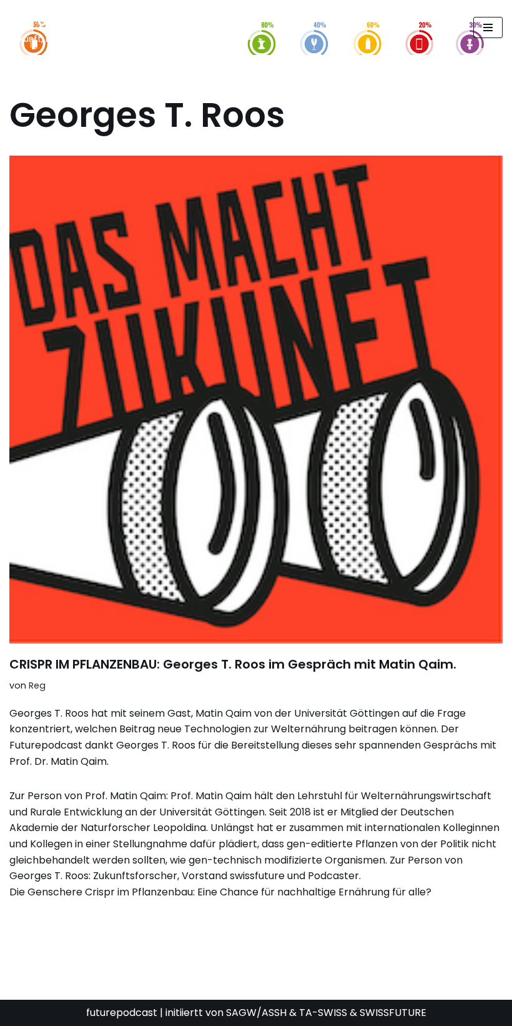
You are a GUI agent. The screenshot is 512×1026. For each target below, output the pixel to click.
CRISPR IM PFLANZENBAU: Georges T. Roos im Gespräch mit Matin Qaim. (232, 664)
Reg (37, 685)
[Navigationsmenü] (488, 27)
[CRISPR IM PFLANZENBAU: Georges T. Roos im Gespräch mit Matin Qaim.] (256, 400)
